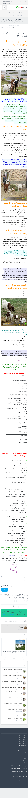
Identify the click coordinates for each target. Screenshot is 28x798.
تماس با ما (20, 774)
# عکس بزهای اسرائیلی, (23, 598)
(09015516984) (8, 614)
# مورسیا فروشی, (25, 597)
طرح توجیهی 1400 (22, 741)
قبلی (20, 606)
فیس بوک (24, 760)
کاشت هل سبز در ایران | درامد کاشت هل (15, 718)
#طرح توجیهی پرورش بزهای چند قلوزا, (20, 594)
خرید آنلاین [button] (4, 590)
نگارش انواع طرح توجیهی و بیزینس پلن (20, 776)
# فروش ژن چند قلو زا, (10, 597)
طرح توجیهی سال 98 (11, 12)
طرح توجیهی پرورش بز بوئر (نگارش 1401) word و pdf (12, 687)
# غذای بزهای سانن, (15, 598)
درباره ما (24, 754)
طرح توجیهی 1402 (22, 737)
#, (27, 594)
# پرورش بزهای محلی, (18, 597)
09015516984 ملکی (6, 3)
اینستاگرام (24, 758)
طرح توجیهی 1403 (22, 735)
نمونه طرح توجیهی (22, 745)
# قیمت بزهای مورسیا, (24, 595)
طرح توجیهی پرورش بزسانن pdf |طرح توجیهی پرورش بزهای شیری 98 (14, 652)
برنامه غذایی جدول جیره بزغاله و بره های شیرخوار (13, 714)
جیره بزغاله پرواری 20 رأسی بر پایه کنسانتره (14, 709)
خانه (21, 12)
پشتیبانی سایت (23, 752)
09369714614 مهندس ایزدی (7, 1)
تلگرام (25, 756)
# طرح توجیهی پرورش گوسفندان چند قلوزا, (12, 595)
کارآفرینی (18, 12)
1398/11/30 (11, 28)
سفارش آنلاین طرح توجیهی (21, 751)
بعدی (7, 606)
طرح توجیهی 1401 (22, 739)
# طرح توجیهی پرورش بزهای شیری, (6, 594)
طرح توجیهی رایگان (22, 743)
